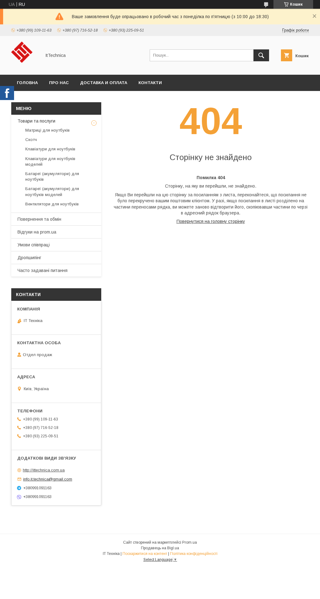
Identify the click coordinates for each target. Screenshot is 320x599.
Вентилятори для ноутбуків (52, 204)
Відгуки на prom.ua (37, 231)
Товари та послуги (36, 120)
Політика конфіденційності (194, 553)
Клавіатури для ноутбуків (50, 149)
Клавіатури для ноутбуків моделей (50, 161)
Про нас (59, 82)
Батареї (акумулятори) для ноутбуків (52, 176)
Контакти (150, 82)
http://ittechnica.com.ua (44, 470)
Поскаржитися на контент (144, 553)
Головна (27, 82)
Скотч (31, 139)
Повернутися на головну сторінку (211, 221)
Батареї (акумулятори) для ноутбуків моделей (52, 191)
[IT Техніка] (24, 66)
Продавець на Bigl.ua (160, 548)
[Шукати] (261, 55)
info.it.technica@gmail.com (47, 479)
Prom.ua (189, 542)
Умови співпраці (34, 244)
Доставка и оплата (103, 82)
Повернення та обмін (39, 219)
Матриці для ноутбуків (47, 130)
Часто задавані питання (43, 270)
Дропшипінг (29, 257)
